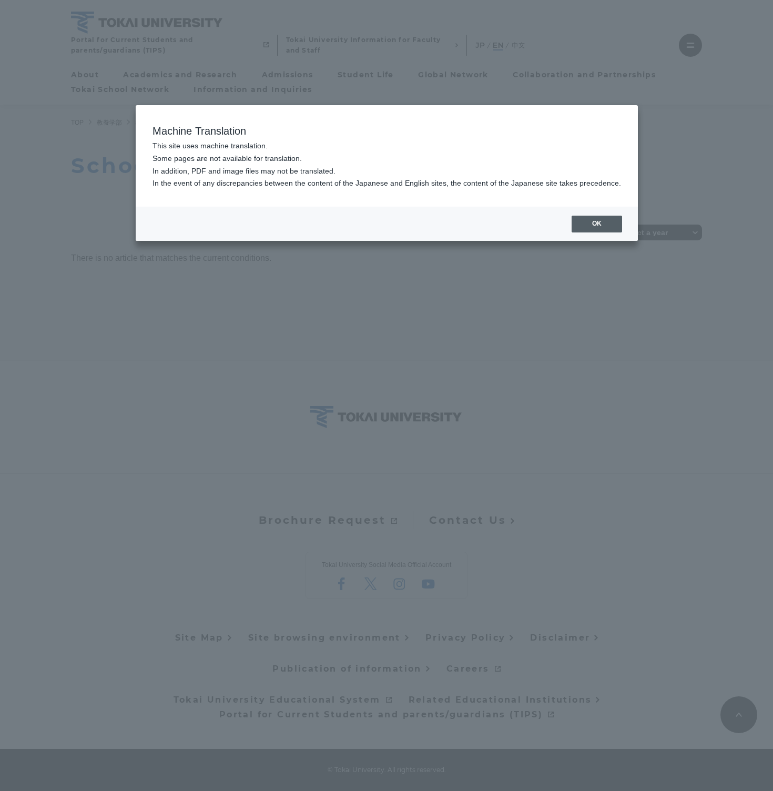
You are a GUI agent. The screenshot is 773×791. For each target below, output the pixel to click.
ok (597, 223)
